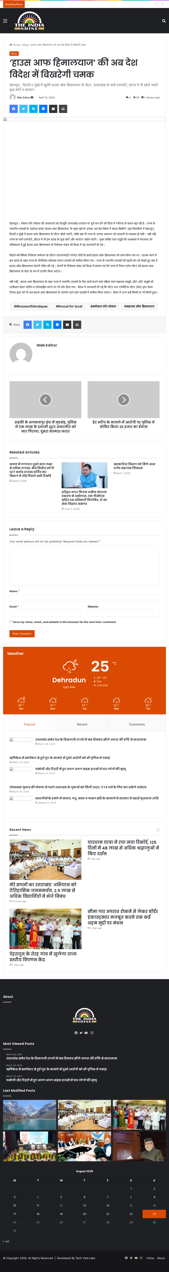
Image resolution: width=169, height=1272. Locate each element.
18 (37, 1214)
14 (107, 1205)
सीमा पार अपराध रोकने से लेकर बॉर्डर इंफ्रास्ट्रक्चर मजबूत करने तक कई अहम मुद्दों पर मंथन (123, 917)
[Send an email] (32, 97)
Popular (29, 724)
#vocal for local (70, 306)
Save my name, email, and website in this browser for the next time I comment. (65, 622)
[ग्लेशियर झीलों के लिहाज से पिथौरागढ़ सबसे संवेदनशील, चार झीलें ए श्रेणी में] (29, 1115)
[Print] (63, 109)
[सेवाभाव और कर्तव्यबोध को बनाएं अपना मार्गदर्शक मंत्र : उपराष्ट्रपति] (29, 1146)
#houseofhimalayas (32, 306)
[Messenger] (43, 109)
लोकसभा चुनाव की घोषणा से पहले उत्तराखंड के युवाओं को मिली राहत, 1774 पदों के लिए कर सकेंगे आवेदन (78, 787)
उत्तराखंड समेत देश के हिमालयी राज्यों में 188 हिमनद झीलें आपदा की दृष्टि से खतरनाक (90, 740)
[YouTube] (86, 1032)
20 (84, 1214)
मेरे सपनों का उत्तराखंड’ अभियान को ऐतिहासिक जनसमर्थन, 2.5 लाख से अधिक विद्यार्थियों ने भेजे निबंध (42, 890)
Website (93, 606)
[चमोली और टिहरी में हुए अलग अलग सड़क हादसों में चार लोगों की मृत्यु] (20, 774)
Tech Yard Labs (85, 1258)
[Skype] (33, 109)
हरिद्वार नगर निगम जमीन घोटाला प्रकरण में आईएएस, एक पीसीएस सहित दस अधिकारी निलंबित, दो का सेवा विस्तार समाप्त (84, 498)
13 (84, 1205)
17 (14, 1214)
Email (14, 606)
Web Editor (23, 97)
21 (107, 1214)
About (161, 1258)
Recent (82, 724)
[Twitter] (23, 109)
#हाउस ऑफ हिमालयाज (140, 306)
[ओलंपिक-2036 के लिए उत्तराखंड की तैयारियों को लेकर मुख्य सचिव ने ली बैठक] (84, 1146)
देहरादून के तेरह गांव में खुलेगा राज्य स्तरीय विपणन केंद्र (43, 957)
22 (131, 1214)
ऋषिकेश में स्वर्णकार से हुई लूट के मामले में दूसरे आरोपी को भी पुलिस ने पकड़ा (59, 758)
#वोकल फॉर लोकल (104, 306)
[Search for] (164, 22)
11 (38, 1205)
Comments (137, 724)
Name (14, 591)
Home (16, 44)
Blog (25, 44)
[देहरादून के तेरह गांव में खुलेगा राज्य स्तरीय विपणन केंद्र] (45, 929)
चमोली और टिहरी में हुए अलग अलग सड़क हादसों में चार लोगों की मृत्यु (80, 769)
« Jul (6, 1241)
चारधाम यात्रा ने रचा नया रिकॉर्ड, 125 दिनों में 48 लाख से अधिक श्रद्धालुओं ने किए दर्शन (70, 4)
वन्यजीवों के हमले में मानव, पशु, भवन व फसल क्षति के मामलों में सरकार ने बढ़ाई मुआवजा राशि (96, 798)
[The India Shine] (29, 20)
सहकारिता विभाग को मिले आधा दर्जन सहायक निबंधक (134, 466)
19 (61, 1214)
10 (14, 1205)
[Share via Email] (53, 109)
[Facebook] (13, 109)
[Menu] (5, 22)
